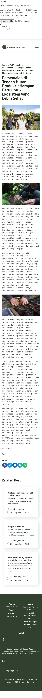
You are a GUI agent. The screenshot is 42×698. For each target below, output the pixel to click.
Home (4, 65)
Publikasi (15, 65)
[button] (37, 46)
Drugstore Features (21, 526)
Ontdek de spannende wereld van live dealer (20, 494)
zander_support (18, 509)
